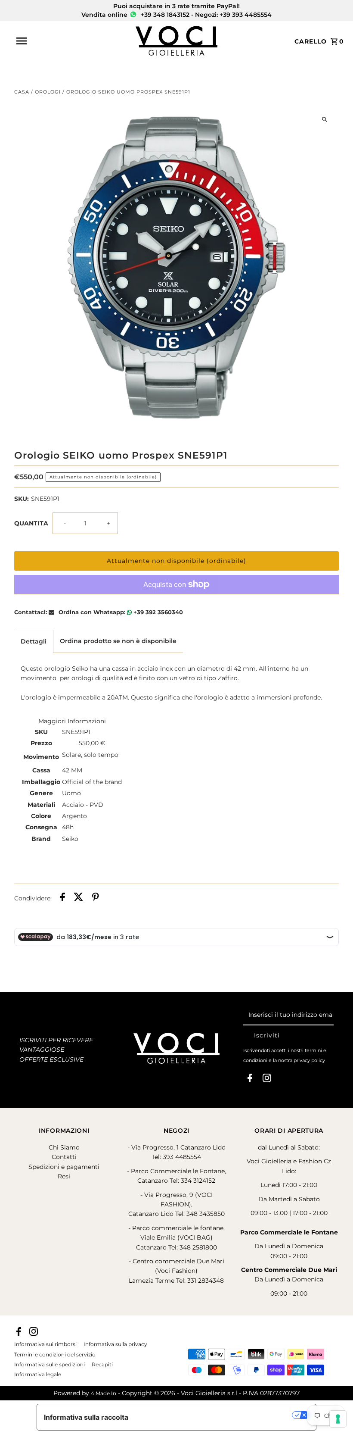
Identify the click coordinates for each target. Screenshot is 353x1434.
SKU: (21, 499)
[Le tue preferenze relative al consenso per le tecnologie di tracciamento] (338, 1419)
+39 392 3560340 (157, 612)
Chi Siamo (64, 1147)
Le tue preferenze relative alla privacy (214, 1415)
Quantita (31, 523)
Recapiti (102, 1365)
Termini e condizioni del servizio (55, 1355)
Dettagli (33, 641)
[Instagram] (267, 1080)
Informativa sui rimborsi (45, 1344)
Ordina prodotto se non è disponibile (118, 641)
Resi (64, 1176)
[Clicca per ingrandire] (324, 119)
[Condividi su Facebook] (62, 898)
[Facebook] (250, 1080)
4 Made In (103, 1393)
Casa (21, 92)
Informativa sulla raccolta (86, 1417)
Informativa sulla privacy (115, 1344)
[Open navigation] (73, 41)
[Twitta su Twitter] (79, 898)
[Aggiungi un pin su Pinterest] (95, 898)
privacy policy (309, 1060)
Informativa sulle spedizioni (49, 1365)
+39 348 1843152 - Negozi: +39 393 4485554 (205, 15)
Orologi (48, 92)
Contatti (64, 1157)
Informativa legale (37, 1375)
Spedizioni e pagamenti (63, 1167)
